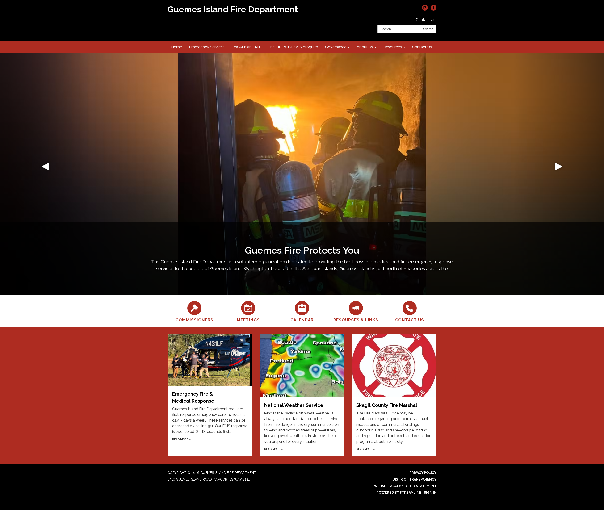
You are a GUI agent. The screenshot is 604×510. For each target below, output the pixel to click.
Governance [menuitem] (335, 47)
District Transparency (414, 479)
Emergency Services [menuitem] (207, 47)
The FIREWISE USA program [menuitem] (293, 47)
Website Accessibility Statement (405, 486)
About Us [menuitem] (365, 47)
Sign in (430, 492)
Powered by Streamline (399, 492)
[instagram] (425, 9)
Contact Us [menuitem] (422, 47)
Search (428, 29)
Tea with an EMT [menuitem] (246, 47)
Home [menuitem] (176, 47)
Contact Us (425, 19)
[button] (45, 174)
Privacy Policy (422, 473)
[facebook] (433, 9)
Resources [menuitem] (392, 47)
